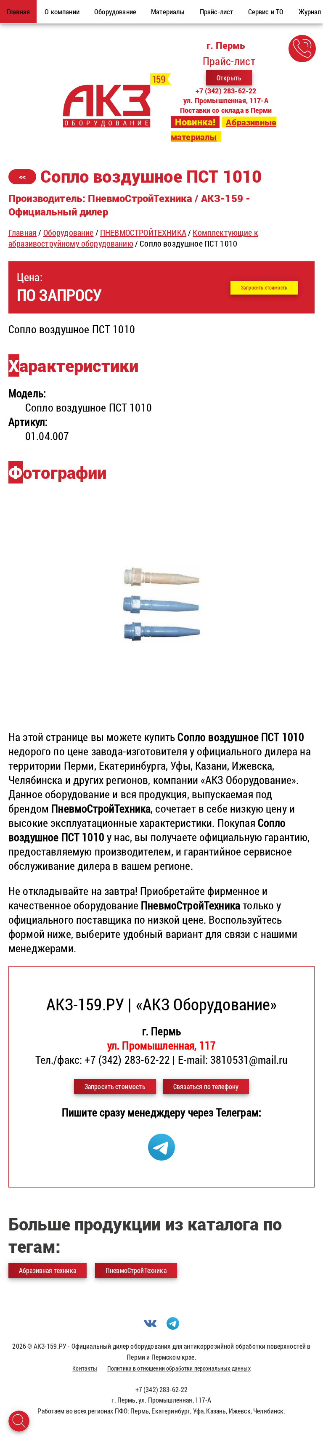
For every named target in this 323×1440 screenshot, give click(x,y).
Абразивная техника (47, 1270)
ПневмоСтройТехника (136, 1270)
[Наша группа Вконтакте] (150, 1327)
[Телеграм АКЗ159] (161, 1156)
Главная (22, 232)
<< (22, 176)
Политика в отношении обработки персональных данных (179, 1368)
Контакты (84, 1368)
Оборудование (68, 232)
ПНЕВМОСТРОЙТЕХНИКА (143, 232)
